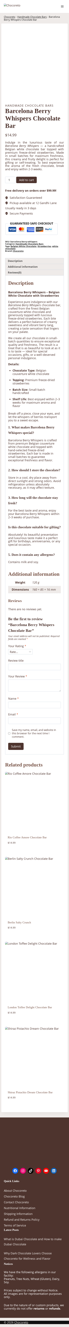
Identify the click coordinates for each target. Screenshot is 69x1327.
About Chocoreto (15, 1191)
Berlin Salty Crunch (19, 922)
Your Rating (17, 646)
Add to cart (26, 180)
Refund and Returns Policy (21, 1220)
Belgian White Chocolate (23, 246)
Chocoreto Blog (14, 1196)
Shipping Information (18, 1214)
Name (13, 698)
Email (13, 714)
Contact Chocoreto (16, 1202)
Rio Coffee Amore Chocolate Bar (27, 837)
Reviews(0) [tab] (14, 272)
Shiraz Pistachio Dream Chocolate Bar (30, 1092)
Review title (16, 660)
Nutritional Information (19, 1208)
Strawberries (44, 246)
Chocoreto (9, 16)
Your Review (17, 676)
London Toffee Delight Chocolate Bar (30, 1007)
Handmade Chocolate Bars (32, 16)
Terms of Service (15, 1225)
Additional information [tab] (23, 266)
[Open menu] (62, 6)
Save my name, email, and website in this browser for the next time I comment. (34, 733)
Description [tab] (15, 261)
